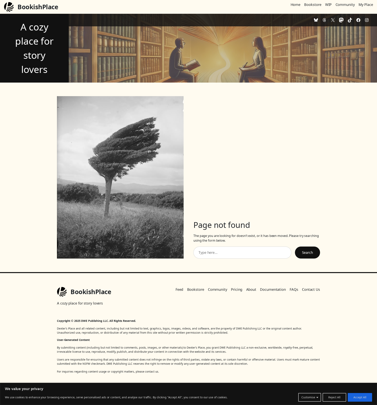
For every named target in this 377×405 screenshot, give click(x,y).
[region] (188, 394)
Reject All (334, 397)
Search (307, 252)
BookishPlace (37, 7)
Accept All (359, 397)
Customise (308, 397)
